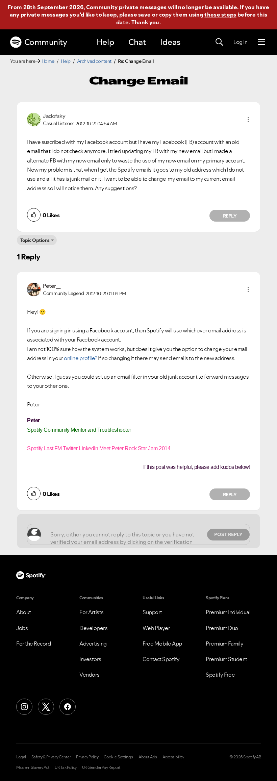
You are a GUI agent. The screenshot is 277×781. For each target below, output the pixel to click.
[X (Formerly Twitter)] (46, 707)
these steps (220, 14)
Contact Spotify (161, 659)
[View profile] (34, 119)
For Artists (91, 612)
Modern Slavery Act (32, 767)
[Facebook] (67, 707)
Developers (93, 628)
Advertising (93, 643)
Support (152, 612)
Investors (90, 659)
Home (48, 61)
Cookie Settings (118, 757)
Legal (21, 757)
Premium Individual (228, 612)
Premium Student (226, 659)
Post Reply (228, 534)
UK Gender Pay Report (101, 767)
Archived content (94, 61)
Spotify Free (220, 674)
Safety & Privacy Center (51, 757)
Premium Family (224, 643)
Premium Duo (222, 628)
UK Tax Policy (66, 767)
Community (45, 42)
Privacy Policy (87, 757)
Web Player (156, 628)
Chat (137, 42)
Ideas (170, 42)
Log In (240, 42)
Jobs (22, 628)
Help (105, 42)
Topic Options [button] (35, 240)
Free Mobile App (162, 643)
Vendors (89, 674)
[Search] (219, 42)
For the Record (33, 643)
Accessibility (173, 757)
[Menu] (261, 42)
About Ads (147, 757)
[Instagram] (24, 707)
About (23, 612)
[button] (248, 120)
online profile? (80, 358)
